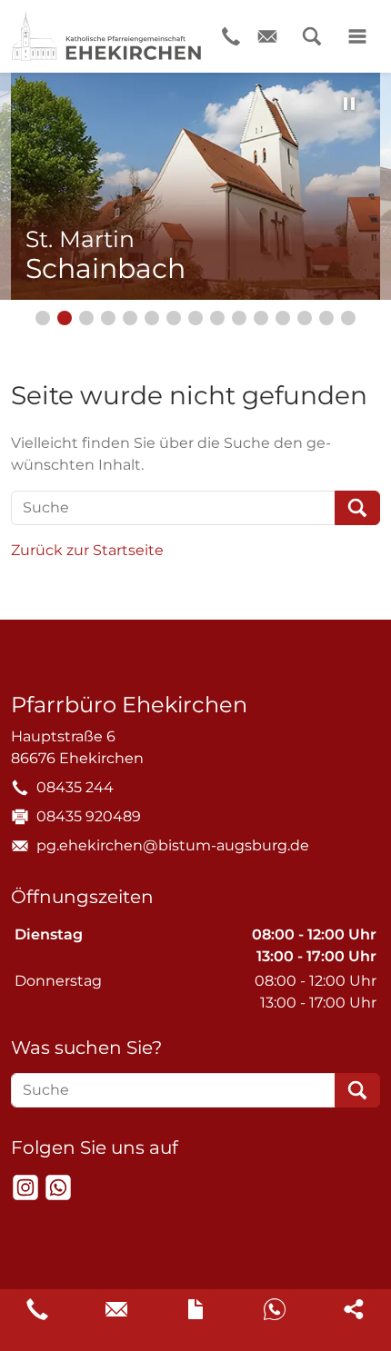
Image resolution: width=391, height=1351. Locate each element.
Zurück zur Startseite (87, 550)
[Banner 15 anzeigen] (348, 318)
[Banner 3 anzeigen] (86, 318)
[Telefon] (231, 36)
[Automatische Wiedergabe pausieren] (349, 103)
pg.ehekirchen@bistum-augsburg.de (172, 845)
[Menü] (357, 36)
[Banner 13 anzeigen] (304, 318)
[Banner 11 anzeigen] (261, 318)
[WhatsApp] (58, 1187)
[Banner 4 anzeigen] (108, 318)
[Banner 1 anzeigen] (42, 318)
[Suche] (311, 36)
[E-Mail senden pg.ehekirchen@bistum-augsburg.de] (116, 1309)
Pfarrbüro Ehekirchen (129, 705)
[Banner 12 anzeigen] (283, 318)
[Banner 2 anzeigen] (64, 318)
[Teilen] (354, 1309)
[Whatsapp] (275, 1309)
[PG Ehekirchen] (106, 36)
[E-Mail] (267, 36)
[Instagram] (25, 1187)
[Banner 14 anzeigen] (326, 318)
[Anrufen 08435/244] (37, 1309)
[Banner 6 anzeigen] (152, 318)
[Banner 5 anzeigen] (130, 318)
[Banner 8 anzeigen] (195, 318)
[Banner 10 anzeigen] (239, 318)
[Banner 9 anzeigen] (217, 318)
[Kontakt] (195, 1309)
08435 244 (75, 787)
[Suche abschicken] (357, 508)
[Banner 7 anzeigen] (173, 318)
